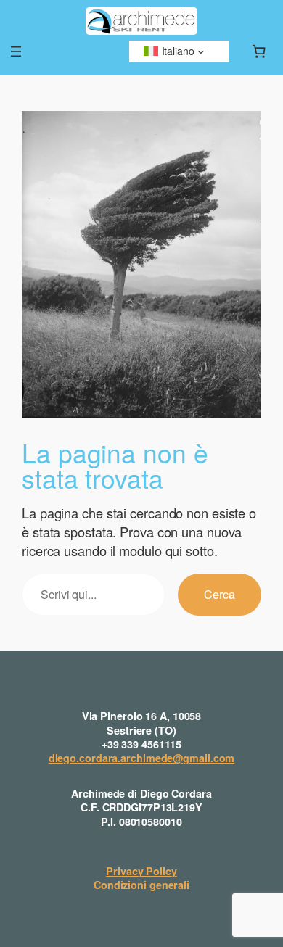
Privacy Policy (141, 871)
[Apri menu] (16, 51)
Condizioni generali (141, 884)
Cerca (219, 594)
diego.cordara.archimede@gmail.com (142, 757)
